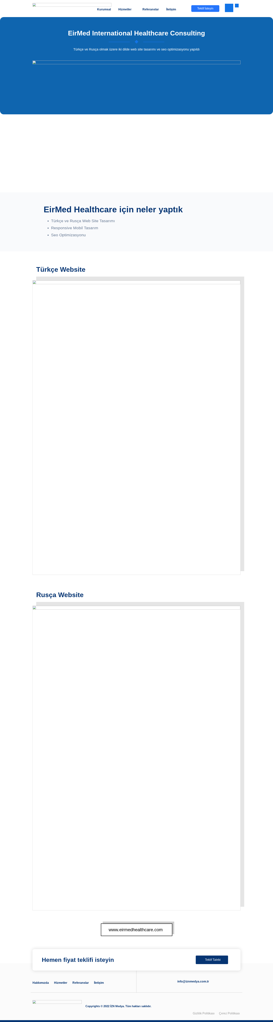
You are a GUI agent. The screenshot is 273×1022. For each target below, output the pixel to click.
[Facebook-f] (199, 1004)
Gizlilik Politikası (203, 1013)
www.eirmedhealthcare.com (136, 929)
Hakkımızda (40, 983)
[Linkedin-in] (226, 1004)
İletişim (99, 983)
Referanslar (80, 983)
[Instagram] (217, 1004)
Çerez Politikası (229, 1013)
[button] (229, 8)
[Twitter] (208, 1004)
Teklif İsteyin (205, 8)
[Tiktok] (235, 1004)
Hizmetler (60, 983)
